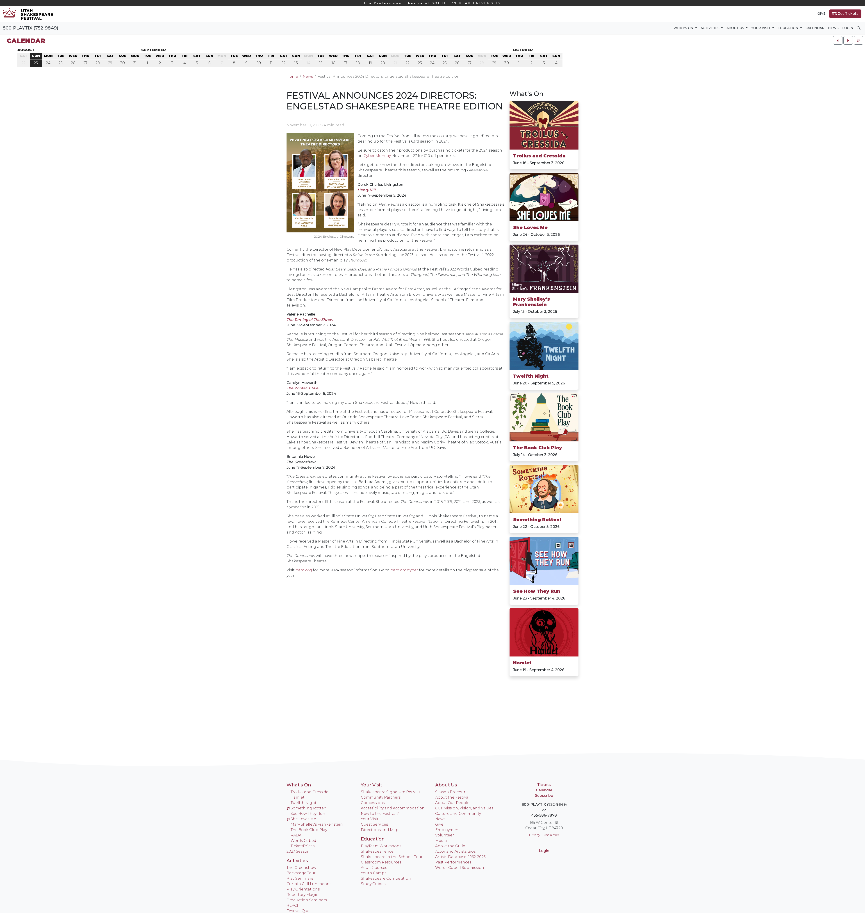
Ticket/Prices (302, 846)
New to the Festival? (380, 813)
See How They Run (536, 591)
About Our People (452, 803)
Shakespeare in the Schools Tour (392, 857)
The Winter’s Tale (302, 388)
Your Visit (371, 785)
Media (441, 840)
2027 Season (298, 851)
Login (847, 28)
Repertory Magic (302, 895)
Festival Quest (300, 911)
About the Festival (452, 797)
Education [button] (788, 28)
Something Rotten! (537, 519)
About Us (446, 785)
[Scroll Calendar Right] (848, 40)
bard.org (304, 570)
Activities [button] (710, 28)
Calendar (815, 28)
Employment (447, 830)
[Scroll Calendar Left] (837, 40)
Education (373, 839)
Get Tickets (847, 13)
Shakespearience (377, 851)
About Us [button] (735, 28)
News (833, 28)
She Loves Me (530, 227)
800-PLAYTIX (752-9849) (30, 28)
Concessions (373, 803)
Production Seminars (307, 900)
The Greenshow (301, 867)
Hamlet (522, 662)
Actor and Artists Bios (455, 851)
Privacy (534, 835)
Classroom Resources (381, 862)
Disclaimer (551, 835)
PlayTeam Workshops (381, 846)
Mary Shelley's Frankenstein (531, 301)
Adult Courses (374, 867)
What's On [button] (684, 28)
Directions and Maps (380, 830)
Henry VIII (366, 190)
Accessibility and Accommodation (393, 808)
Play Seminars (300, 878)
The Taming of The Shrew (310, 320)
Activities (297, 860)
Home (292, 76)
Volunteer (444, 835)
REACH (293, 905)
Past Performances (453, 862)
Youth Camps (373, 873)
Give (821, 13)
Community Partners (381, 797)
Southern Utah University (432, 3)
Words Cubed (303, 840)
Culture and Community (458, 813)
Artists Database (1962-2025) (461, 857)
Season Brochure (451, 792)
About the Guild (450, 846)
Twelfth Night (531, 376)
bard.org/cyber (404, 570)
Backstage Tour (301, 873)
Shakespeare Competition (386, 878)
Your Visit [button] (761, 28)
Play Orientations (303, 889)
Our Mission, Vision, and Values (464, 808)
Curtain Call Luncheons (309, 884)
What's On (526, 94)
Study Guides (373, 884)
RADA (296, 835)
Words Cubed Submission (459, 867)
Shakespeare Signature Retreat (390, 792)
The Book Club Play (537, 447)
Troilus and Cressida (539, 156)
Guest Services (374, 824)
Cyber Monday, (377, 156)
